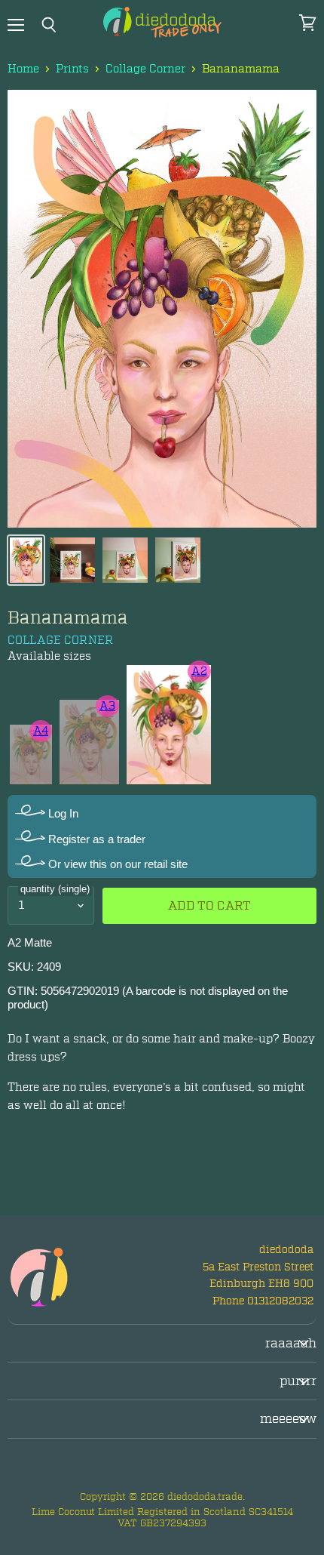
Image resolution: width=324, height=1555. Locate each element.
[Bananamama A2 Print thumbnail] (72, 560)
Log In (61, 813)
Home (23, 69)
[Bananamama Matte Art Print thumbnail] (26, 560)
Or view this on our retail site (116, 864)
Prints (72, 69)
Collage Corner (145, 69)
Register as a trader (95, 839)
